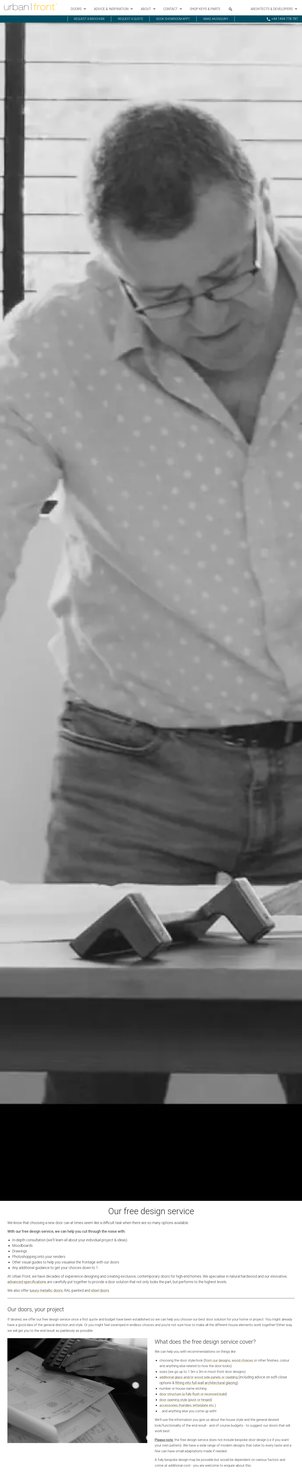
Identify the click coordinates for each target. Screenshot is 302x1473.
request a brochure (89, 19)
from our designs (217, 1360)
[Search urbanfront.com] (230, 9)
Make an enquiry (215, 19)
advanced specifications (26, 1282)
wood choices (242, 1360)
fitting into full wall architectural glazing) (206, 1383)
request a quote (130, 19)
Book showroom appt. (173, 19)
